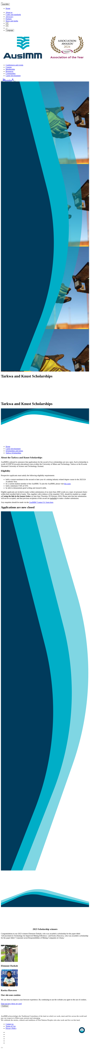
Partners (9, 19)
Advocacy (9, 17)
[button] (2, 1047)
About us (9, 12)
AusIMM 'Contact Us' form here (41, 502)
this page (67, 484)
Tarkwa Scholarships (13, 453)
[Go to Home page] (45, 61)
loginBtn (8, 80)
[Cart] (4, 80)
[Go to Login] (13, 80)
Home (8, 8)
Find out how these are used (11, 1004)
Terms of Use (11, 1026)
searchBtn (5, 4)
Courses (9, 67)
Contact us (9, 1024)
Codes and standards (13, 15)
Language (10, 30)
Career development (13, 76)
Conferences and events (14, 65)
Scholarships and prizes (14, 451)
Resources (9, 71)
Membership (10, 69)
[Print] (7, 28)
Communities (10, 74)
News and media (12, 21)
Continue (5, 1006)
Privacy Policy (11, 1028)
